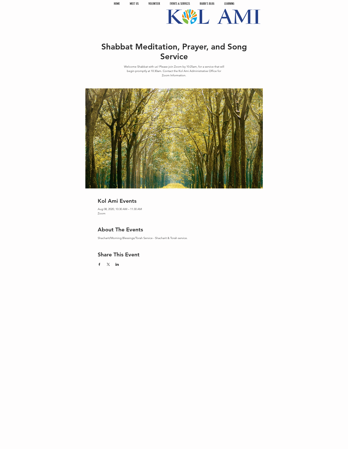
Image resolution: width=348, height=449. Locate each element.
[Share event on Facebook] (99, 264)
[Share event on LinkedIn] (117, 264)
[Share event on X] (108, 264)
